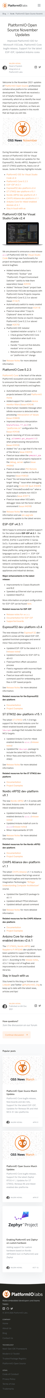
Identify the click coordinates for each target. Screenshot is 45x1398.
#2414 (36, 307)
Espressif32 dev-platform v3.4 (21, 188)
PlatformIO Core (10, 375)
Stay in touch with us (16, 208)
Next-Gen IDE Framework (14, 1348)
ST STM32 (17, 720)
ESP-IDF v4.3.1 (13, 184)
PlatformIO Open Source (16, 86)
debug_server (16, 462)
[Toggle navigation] (39, 5)
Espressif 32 (30, 632)
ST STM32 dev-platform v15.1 (20, 191)
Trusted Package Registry (14, 1358)
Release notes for (18, 614)
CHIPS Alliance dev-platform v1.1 (22, 198)
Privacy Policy (8, 1379)
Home (5, 1323)
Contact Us (7, 1338)
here (29, 603)
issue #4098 (25, 506)
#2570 (15, 324)
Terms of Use (8, 1384)
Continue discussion (14, 1035)
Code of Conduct (10, 1374)
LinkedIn (6, 985)
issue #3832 (22, 475)
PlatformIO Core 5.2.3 (17, 181)
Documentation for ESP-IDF (19, 618)
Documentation (13, 705)
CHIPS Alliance (19, 872)
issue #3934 (13, 431)
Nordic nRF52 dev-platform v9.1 (21, 195)
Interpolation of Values (28, 414)
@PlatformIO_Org (31, 985)
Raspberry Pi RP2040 (12, 949)
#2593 (27, 284)
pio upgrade (27, 515)
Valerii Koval (15, 63)
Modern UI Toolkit (11, 1353)
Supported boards (15, 621)
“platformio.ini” (14, 428)
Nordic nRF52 (17, 801)
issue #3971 (23, 496)
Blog (4, 14)
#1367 (15, 301)
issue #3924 (27, 404)
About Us (6, 1328)
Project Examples (14, 708)
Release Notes (13, 360)
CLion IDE (24, 486)
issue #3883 (13, 418)
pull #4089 (35, 486)
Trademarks (8, 1389)
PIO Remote (31, 469)
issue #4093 (26, 452)
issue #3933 (13, 445)
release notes (13, 651)
